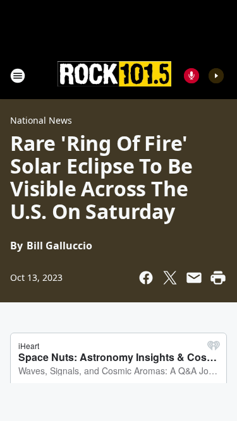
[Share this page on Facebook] (146, 278)
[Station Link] (114, 75)
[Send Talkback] (191, 75)
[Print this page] (218, 278)
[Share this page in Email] (194, 278)
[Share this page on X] (170, 278)
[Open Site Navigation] (17, 75)
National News (41, 120)
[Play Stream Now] (216, 75)
